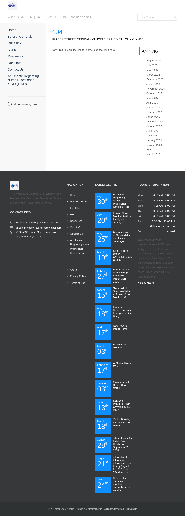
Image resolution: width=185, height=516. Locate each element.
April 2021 (152, 149)
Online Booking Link (24, 104)
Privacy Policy (78, 276)
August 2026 (153, 60)
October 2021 (154, 144)
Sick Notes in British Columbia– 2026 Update (122, 255)
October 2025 (154, 93)
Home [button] (12, 30)
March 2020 (153, 154)
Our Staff (75, 227)
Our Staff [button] (14, 63)
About (73, 269)
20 (102, 218)
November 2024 (155, 121)
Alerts (73, 214)
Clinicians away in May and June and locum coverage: (122, 237)
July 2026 (151, 65)
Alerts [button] (12, 50)
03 (102, 350)
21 (102, 462)
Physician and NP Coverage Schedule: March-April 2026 (121, 275)
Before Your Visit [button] (20, 36)
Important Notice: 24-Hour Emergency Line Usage (122, 311)
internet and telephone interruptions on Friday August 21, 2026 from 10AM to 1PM (122, 464)
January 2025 (154, 116)
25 (102, 237)
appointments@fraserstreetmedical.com (38, 227)
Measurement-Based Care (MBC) (121, 384)
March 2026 (153, 74)
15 (102, 293)
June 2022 (152, 135)
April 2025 (152, 102)
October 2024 (154, 126)
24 (102, 483)
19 (102, 256)
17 (102, 331)
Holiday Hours (146, 282)
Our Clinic (75, 208)
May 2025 (152, 98)
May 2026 (152, 69)
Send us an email (79, 17)
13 (102, 406)
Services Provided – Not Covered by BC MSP (121, 405)
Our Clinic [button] (15, 43)
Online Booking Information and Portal (122, 422)
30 (102, 200)
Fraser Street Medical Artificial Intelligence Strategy (122, 218)
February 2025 (154, 112)
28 (102, 443)
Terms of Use (77, 282)
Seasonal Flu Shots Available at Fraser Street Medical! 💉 (122, 293)
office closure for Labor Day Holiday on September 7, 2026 (122, 444)
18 (102, 312)
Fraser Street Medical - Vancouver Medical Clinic (92, 39)
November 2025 (155, 88)
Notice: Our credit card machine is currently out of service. (121, 484)
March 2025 (153, 107)
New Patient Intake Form (120, 327)
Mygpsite (132, 509)
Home (73, 195)
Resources (76, 220)
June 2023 (152, 130)
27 (102, 275)
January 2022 (154, 140)
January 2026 (154, 84)
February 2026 (154, 79)
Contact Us (76, 233)
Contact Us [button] (16, 69)
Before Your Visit (79, 201)
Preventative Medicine (120, 346)
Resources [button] (15, 56)
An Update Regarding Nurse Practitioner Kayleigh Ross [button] (23, 80)
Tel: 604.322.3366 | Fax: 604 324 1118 (34, 17)
